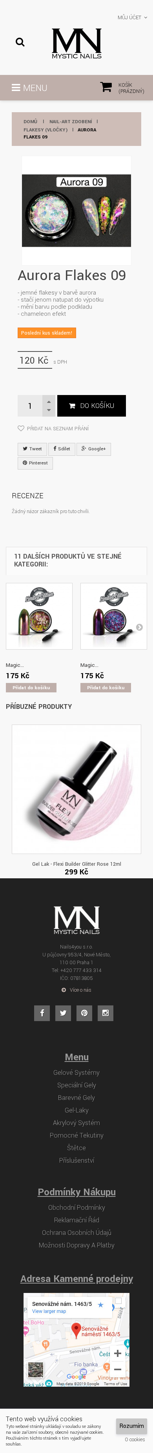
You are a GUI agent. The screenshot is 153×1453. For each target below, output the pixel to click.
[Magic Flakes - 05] (113, 616)
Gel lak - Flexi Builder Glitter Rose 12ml (76, 864)
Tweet (35, 449)
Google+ (96, 449)
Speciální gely (76, 1085)
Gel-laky (77, 1110)
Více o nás (80, 990)
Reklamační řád (76, 1220)
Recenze (28, 496)
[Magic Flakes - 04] (39, 616)
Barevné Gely (76, 1098)
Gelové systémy (76, 1072)
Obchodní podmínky (76, 1207)
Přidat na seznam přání (58, 428)
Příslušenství (76, 1160)
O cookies (135, 1439)
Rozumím (131, 1426)
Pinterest (38, 463)
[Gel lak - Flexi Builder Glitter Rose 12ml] (76, 789)
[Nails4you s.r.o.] (76, 43)
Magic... (15, 665)
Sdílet (63, 449)
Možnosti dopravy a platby (77, 1245)
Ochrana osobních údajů (76, 1232)
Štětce (76, 1148)
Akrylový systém (76, 1123)
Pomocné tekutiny (77, 1135)
